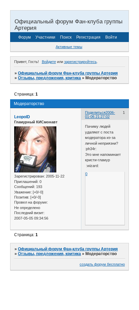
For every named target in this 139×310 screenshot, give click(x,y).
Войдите (49, 62)
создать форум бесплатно (102, 264)
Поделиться (95, 112)
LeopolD (22, 117)
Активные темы (69, 47)
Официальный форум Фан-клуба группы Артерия (68, 73)
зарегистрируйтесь (80, 62)
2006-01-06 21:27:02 (100, 114)
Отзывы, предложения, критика (49, 78)
